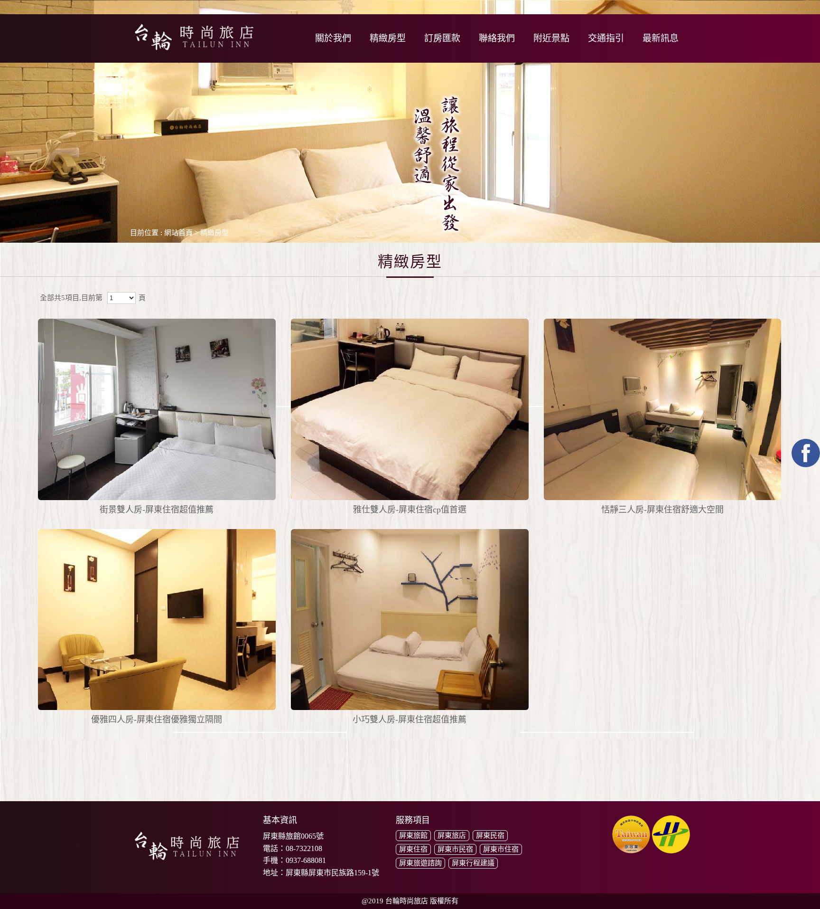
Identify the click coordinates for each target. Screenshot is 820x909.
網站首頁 (178, 233)
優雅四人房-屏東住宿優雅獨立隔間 (156, 719)
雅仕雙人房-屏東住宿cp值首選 (409, 509)
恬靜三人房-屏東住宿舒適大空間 (662, 509)
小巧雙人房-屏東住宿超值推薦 (409, 719)
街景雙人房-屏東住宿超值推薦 (157, 509)
